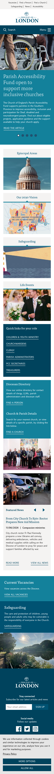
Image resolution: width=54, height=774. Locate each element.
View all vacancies (16, 594)
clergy (10, 350)
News (27, 6)
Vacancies (12, 2)
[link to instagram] (35, 729)
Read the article (14, 128)
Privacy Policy (10, 754)
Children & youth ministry (22, 337)
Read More (12, 562)
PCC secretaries (15, 363)
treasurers (13, 370)
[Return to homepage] (27, 17)
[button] (18, 135)
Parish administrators (20, 357)
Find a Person (25, 2)
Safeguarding (16, 6)
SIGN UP (40, 707)
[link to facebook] (18, 729)
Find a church (15, 432)
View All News (39, 562)
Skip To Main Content (13, 11)
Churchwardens (16, 343)
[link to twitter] (27, 729)
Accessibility (38, 6)
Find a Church (40, 2)
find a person (14, 402)
